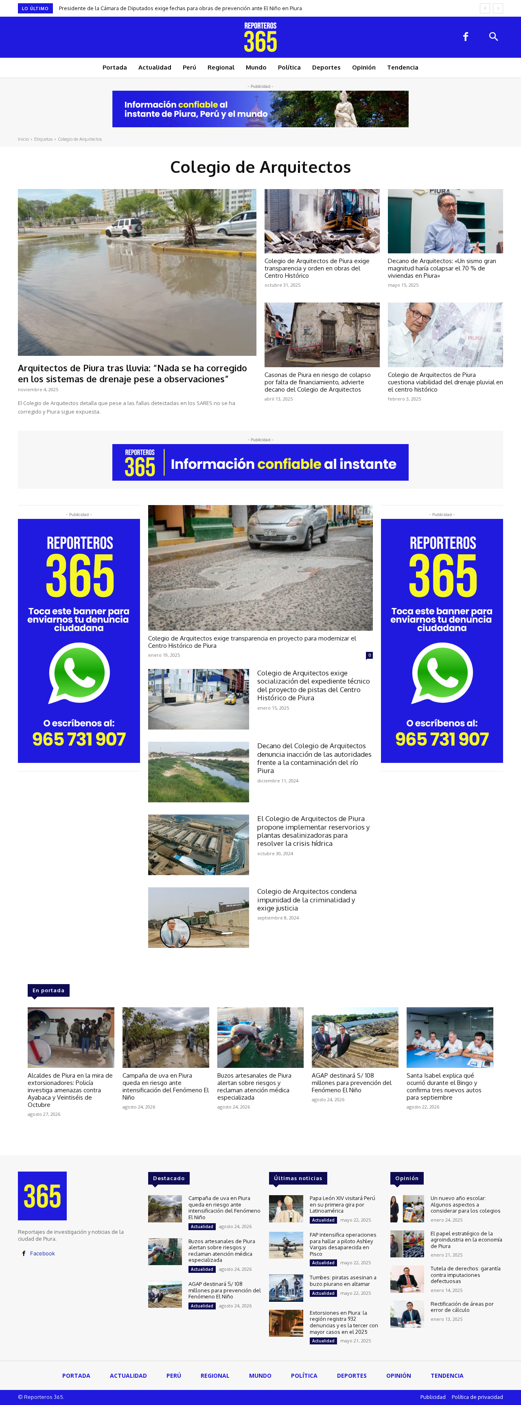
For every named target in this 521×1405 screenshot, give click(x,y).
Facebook (42, 1253)
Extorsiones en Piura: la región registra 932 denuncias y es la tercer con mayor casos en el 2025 (344, 1322)
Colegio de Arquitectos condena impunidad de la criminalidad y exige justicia (307, 899)
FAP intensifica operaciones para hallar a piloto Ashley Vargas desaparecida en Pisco (343, 1244)
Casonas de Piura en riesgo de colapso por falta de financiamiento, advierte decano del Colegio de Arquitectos (318, 382)
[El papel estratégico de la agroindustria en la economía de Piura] (407, 1244)
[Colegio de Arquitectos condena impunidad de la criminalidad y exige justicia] (198, 917)
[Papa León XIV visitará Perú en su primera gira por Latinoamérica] (286, 1208)
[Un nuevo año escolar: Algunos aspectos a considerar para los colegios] (407, 1208)
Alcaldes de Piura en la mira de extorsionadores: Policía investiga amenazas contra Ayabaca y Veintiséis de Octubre (70, 1090)
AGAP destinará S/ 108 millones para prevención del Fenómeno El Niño (352, 1083)
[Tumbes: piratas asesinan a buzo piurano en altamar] (286, 1288)
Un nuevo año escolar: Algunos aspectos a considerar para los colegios (466, 1204)
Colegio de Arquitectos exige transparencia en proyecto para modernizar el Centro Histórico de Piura (252, 641)
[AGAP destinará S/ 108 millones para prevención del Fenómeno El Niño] (355, 1037)
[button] (493, 37)
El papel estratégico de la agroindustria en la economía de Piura (466, 1239)
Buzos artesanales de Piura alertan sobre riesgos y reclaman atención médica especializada (254, 1086)
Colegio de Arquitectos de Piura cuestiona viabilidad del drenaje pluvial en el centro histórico (445, 382)
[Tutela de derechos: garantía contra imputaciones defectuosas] (407, 1279)
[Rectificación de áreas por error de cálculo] (407, 1314)
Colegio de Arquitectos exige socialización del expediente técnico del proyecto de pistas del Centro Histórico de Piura (313, 685)
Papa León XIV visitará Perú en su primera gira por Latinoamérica (342, 1204)
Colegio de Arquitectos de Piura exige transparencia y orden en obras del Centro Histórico (317, 268)
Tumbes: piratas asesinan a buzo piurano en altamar (343, 1280)
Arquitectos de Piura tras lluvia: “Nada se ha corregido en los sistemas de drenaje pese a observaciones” (132, 373)
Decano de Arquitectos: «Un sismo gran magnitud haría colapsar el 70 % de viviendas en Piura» (442, 268)
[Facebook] (465, 37)
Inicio (23, 139)
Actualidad (202, 1226)
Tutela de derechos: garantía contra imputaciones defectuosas (466, 1274)
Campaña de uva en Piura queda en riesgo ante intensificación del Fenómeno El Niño (165, 8)
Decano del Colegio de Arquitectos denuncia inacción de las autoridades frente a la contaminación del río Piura (314, 758)
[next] (498, 8)
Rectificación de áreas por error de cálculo (462, 1307)
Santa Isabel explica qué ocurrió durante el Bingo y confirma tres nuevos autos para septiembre (444, 1086)
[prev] (485, 8)
